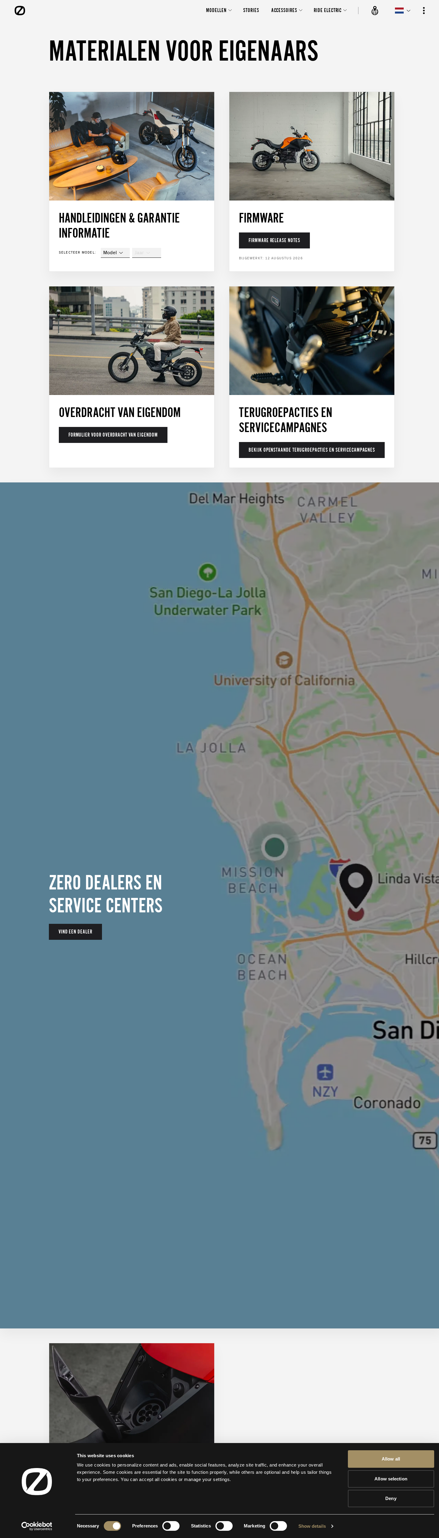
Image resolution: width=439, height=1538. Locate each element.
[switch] (171, 1526)
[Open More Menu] (424, 10)
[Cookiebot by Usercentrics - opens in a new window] (36, 1526)
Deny (390, 1498)
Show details (312, 1526)
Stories (251, 10)
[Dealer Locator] (375, 10)
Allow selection (390, 1478)
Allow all (391, 1458)
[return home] (19, 10)
